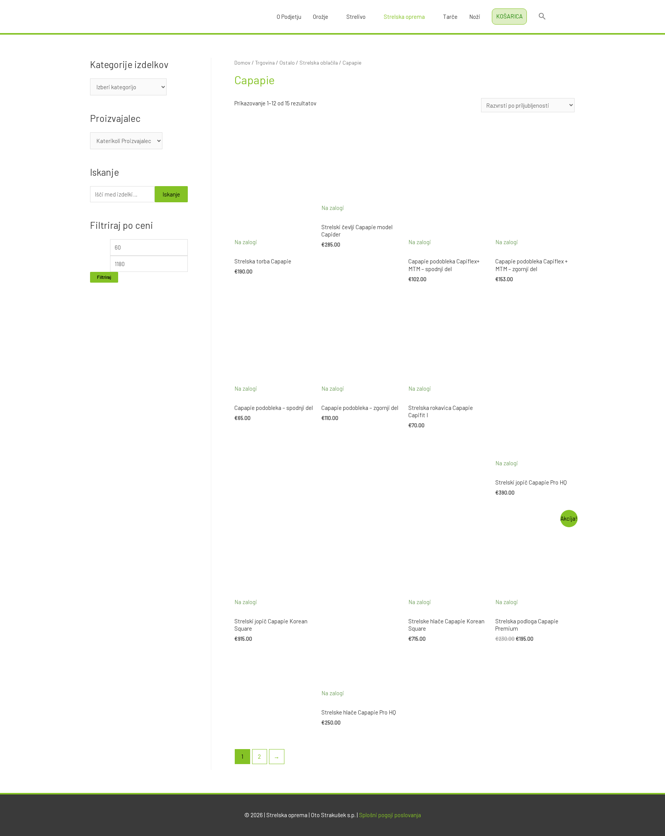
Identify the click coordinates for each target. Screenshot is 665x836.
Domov (242, 62)
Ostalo (287, 62)
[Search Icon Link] (542, 16)
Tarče (450, 16)
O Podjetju (289, 16)
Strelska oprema (404, 16)
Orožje (320, 16)
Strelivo (356, 16)
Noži (474, 16)
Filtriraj (104, 277)
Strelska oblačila (318, 62)
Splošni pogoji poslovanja (390, 814)
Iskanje (171, 194)
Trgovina (265, 62)
